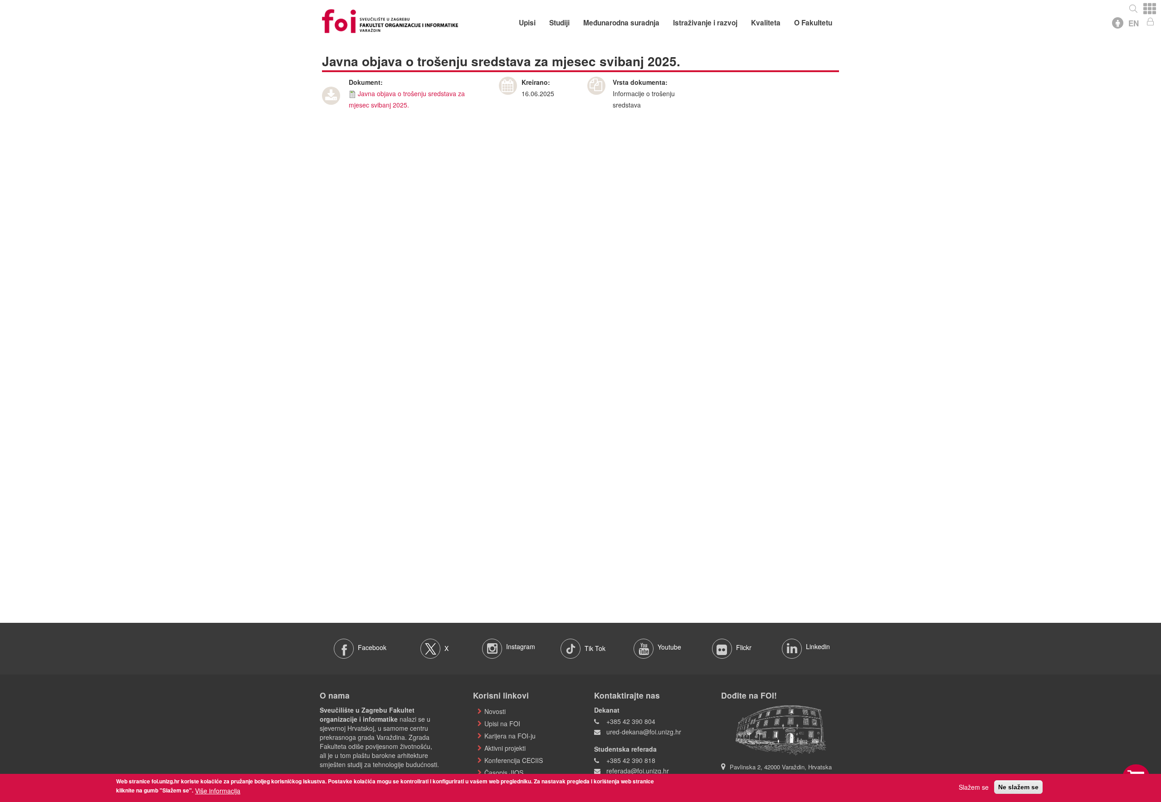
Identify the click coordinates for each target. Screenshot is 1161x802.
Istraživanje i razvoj (705, 23)
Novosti (495, 711)
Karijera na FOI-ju (510, 735)
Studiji (559, 23)
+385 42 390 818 (630, 760)
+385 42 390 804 (630, 721)
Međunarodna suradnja (621, 23)
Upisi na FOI (502, 723)
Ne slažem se (1018, 787)
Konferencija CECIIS (513, 760)
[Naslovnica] (390, 19)
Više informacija (217, 790)
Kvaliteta (766, 23)
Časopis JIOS (503, 772)
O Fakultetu (813, 23)
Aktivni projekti (505, 748)
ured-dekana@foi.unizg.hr (643, 731)
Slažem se (974, 787)
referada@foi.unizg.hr (637, 770)
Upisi (527, 23)
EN (1133, 23)
